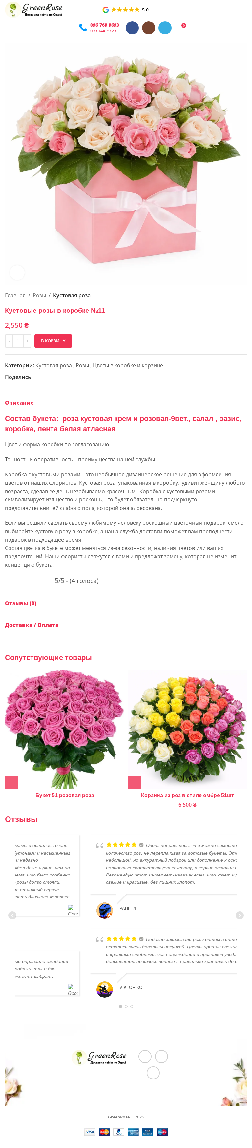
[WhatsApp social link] (44, 377)
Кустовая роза (72, 295)
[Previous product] (227, 296)
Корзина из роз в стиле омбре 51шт (187, 795)
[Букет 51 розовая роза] (64, 729)
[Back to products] (235, 296)
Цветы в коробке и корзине (128, 365)
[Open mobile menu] (70, 27)
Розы (39, 295)
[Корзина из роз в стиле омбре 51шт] (187, 729)
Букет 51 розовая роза (64, 795)
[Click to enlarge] (17, 272)
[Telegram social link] (165, 27)
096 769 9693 (104, 25)
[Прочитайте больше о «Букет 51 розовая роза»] (11, 782)
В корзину (53, 341)
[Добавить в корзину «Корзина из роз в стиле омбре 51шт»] (134, 782)
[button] (126, 10)
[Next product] (243, 296)
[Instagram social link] (148, 27)
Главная (15, 295)
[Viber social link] (60, 377)
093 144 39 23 (103, 31)
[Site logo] (34, 9)
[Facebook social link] (132, 27)
